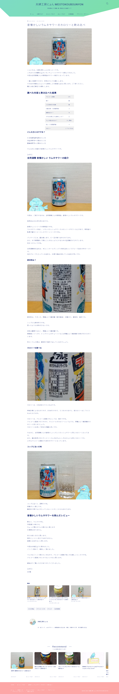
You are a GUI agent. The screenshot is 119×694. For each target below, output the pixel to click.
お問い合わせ (30, 691)
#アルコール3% (41, 609)
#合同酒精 (57, 609)
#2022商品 (31, 609)
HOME (12, 684)
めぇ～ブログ (61, 14)
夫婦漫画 (71, 14)
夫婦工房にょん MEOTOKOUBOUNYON (59, 4)
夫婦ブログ (40, 14)
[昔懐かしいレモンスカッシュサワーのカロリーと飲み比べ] (37, 591)
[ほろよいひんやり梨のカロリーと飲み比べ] (81, 591)
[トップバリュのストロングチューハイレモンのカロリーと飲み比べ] (59, 591)
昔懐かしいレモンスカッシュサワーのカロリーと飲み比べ (37, 598)
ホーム (32, 14)
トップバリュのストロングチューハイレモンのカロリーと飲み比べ (58, 599)
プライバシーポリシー (83, 14)
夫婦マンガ (20, 690)
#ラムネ (50, 609)
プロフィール (51, 690)
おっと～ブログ (50, 14)
